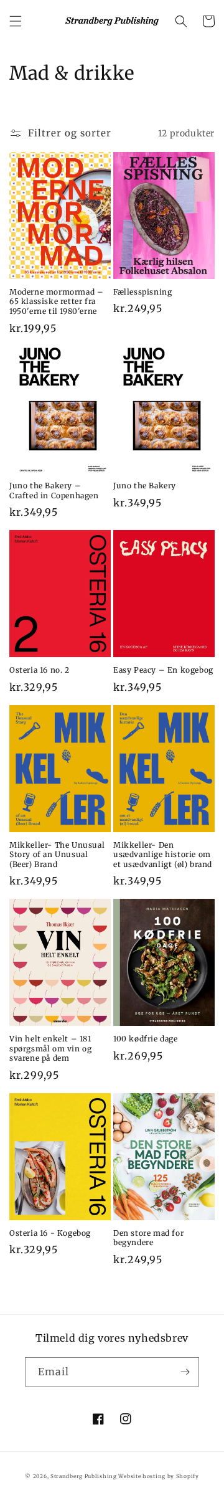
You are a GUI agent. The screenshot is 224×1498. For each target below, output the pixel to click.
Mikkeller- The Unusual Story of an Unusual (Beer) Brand (57, 854)
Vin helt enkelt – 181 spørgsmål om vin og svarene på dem (50, 1048)
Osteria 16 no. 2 (39, 670)
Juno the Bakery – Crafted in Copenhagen (54, 490)
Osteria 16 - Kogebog (50, 1233)
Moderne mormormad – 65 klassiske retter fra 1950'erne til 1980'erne (56, 301)
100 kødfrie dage (145, 1038)
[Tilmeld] (184, 1372)
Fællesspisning (142, 291)
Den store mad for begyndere (148, 1238)
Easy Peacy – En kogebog (163, 670)
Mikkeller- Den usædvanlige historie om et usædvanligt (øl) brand (162, 854)
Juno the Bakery (144, 485)
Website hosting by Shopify (158, 1476)
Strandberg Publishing (83, 1476)
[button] (15, 21)
